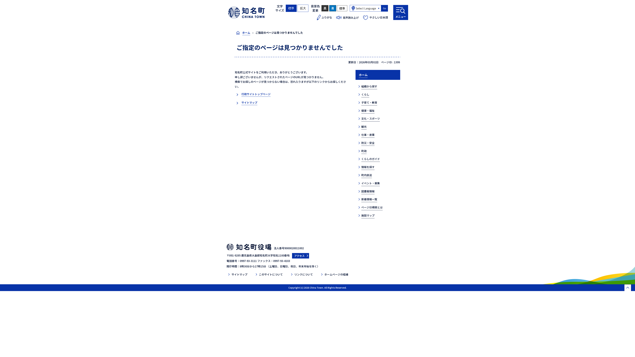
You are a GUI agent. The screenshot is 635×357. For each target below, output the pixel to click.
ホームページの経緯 (336, 274)
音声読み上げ (351, 18)
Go (384, 8)
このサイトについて (271, 274)
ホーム (246, 33)
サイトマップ (249, 102)
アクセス (299, 256)
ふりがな (326, 17)
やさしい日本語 (378, 17)
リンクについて (303, 274)
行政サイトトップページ (256, 94)
